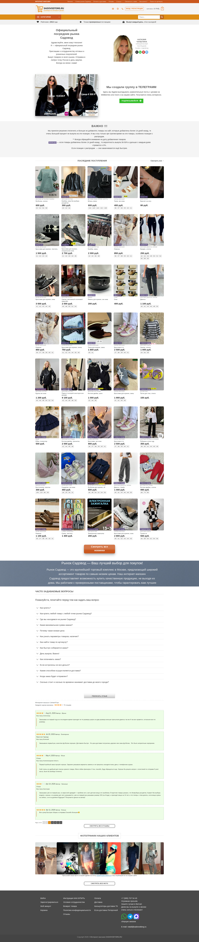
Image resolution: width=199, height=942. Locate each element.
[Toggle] (37, 608)
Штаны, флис (92, 201)
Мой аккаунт (45, 906)
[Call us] (140, 52)
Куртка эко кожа (41, 393)
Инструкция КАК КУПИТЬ (74, 898)
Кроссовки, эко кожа (94, 441)
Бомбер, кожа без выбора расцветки (70, 202)
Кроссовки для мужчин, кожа (45, 299)
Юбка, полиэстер (41, 441)
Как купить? (143, 1)
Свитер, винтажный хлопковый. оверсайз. (72, 300)
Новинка (117, 249)
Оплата (97, 898)
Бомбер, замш (93, 249)
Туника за (143, 533)
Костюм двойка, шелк (95, 393)
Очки (115, 299)
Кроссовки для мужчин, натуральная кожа (69, 250)
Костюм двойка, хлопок (148, 487)
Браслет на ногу (145, 201)
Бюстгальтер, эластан (43, 487)
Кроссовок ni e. (119, 347)
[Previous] (40, 858)
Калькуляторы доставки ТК (106, 906)
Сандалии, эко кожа (68, 487)
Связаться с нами (131, 1)
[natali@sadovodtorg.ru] (113, 9)
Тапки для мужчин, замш (96, 347)
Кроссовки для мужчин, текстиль (47, 249)
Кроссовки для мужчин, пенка (72, 347)
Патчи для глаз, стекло (148, 393)
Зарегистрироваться (49, 902)
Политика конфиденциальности (77, 910)
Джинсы (143, 299)
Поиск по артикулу (156, 1)
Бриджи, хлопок (145, 249)
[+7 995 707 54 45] (123, 9)
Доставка (98, 902)
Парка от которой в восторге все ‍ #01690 (73, 394)
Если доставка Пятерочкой (106, 910)
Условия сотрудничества (74, 902)
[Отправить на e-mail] (136, 52)
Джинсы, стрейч (119, 487)
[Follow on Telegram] (146, 52)
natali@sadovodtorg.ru (103, 875)
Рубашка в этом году (147, 441)
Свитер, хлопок (145, 347)
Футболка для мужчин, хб (96, 487)
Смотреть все (156, 161)
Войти (43, 898)
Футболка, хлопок (41, 201)
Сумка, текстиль (67, 533)
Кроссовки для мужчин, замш (124, 393)
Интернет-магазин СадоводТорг (47, 702)
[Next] (158, 858)
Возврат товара (70, 906)
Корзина (43, 910)
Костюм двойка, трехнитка (70, 441)
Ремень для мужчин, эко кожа (98, 299)
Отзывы (111, 1)
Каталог (70, 1)
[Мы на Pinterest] (143, 52)
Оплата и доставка (99, 1)
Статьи (118, 1)
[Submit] (162, 17)
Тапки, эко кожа (119, 201)
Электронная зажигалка (96, 533)
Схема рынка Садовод (83, 1)
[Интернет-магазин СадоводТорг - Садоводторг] (49, 9)
